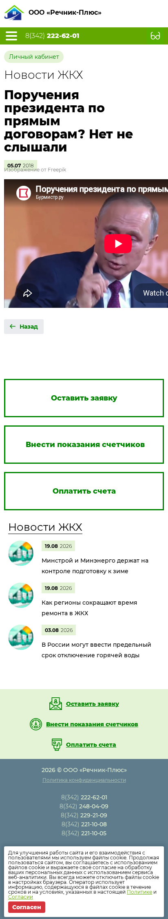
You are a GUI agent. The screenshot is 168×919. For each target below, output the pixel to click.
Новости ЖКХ (45, 527)
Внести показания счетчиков (92, 724)
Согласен (26, 907)
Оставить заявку (92, 704)
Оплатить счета (91, 745)
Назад (29, 326)
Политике (139, 892)
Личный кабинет (34, 56)
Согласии (20, 897)
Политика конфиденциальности (84, 780)
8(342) (52, 36)
